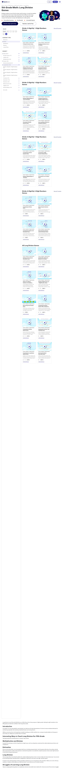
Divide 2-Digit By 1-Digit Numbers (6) (10, 67)
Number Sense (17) (7, 55)
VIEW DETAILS (26, 52)
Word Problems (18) (7, 87)
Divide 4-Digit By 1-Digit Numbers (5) (10, 73)
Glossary (5, 45)
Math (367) (5, 53)
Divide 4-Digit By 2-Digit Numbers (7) (10, 76)
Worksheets (5, 43)
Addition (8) (5, 57)
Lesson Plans (5, 47)
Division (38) (5, 61)
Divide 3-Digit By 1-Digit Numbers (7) (10, 70)
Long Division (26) (7, 64)
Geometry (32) (6, 81)
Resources (5, 39)
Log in (49, 1)
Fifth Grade (16, 5)
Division (21, 5)
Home (3, 5)
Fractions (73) (6, 78)
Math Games (10, 5)
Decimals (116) (6, 79)
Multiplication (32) (7, 59)
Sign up (55, 1)
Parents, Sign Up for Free (10, 23)
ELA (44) (5, 89)
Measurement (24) (7, 83)
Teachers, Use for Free (27, 23)
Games (6, 5)
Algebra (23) (6, 85)
